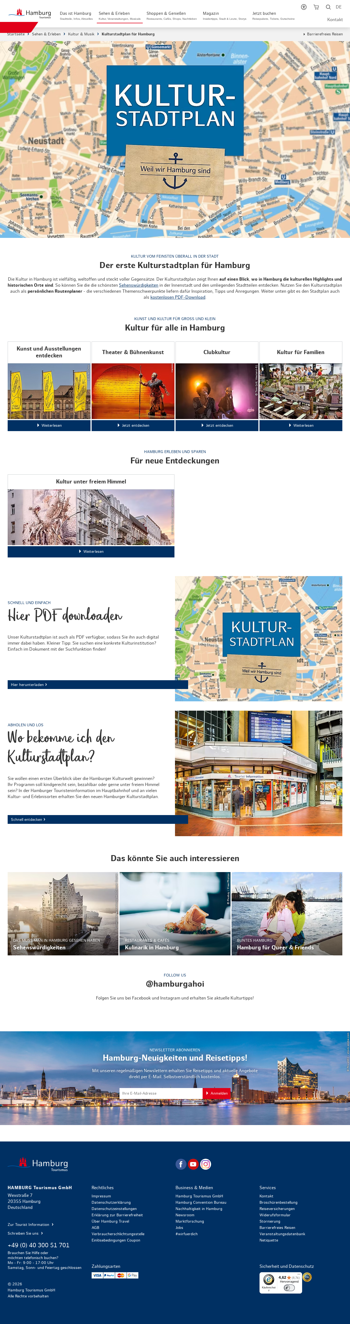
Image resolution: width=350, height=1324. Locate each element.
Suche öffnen (328, 8)
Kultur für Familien (300, 386)
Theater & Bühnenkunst (133, 386)
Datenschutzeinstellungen (114, 1209)
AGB (95, 1228)
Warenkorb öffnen (316, 8)
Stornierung (269, 1221)
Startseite (16, 34)
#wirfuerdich (187, 1234)
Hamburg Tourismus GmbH (199, 1196)
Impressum (101, 1196)
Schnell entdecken (175, 773)
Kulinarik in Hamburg (174, 913)
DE (339, 7)
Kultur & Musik (81, 34)
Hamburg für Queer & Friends (287, 913)
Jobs (179, 1228)
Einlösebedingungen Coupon (116, 1240)
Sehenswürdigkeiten (138, 285)
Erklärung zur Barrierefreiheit (117, 1215)
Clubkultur (217, 386)
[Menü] (299, 1275)
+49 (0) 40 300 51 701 (38, 1245)
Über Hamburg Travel (110, 1221)
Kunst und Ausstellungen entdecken (49, 386)
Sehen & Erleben (46, 34)
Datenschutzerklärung (111, 1203)
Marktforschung (190, 1221)
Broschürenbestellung (278, 1203)
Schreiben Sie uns (24, 1233)
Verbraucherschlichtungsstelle (118, 1234)
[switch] (289, 1288)
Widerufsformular (275, 1215)
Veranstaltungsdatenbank (282, 1234)
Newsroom (185, 1215)
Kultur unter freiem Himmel (91, 515)
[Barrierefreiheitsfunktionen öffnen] (304, 8)
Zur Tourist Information (29, 1225)
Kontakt (335, 20)
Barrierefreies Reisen (325, 34)
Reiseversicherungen (277, 1209)
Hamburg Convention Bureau (201, 1203)
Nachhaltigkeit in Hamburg (199, 1209)
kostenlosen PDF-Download (177, 297)
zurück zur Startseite (91, 1164)
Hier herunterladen (175, 639)
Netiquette (268, 1240)
